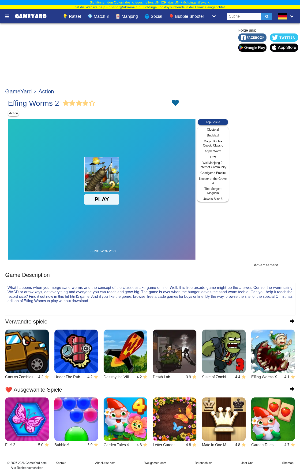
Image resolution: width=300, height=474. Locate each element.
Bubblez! (213, 135)
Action (46, 91)
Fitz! (213, 157)
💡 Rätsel (72, 16)
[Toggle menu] (10, 16)
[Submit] (266, 16)
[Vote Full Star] (66, 103)
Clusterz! (213, 129)
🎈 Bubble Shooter (186, 16)
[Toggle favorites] (175, 103)
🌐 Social (153, 16)
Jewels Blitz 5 (212, 199)
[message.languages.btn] (286, 16)
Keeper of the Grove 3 (213, 181)
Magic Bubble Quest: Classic (213, 143)
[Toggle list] (214, 16)
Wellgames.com (155, 463)
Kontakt (61, 463)
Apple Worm (213, 151)
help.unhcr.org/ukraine (116, 7)
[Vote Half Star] (92, 103)
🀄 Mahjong (126, 16)
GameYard (18, 91)
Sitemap (287, 463)
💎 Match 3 (98, 16)
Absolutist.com (105, 463)
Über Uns (247, 463)
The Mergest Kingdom (212, 191)
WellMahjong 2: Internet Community (213, 165)
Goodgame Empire (213, 173)
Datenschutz (203, 463)
